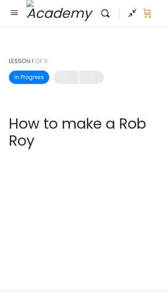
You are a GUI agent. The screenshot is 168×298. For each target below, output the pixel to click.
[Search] (107, 13)
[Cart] (147, 13)
